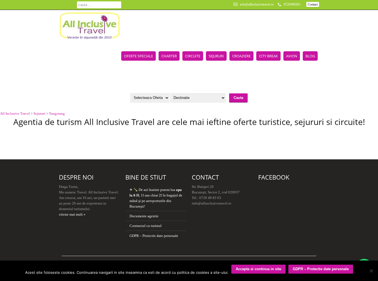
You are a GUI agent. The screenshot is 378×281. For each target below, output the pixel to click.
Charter (169, 55)
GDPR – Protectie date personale (154, 236)
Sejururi (216, 55)
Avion (291, 55)
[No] (371, 271)
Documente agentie (144, 216)
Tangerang (57, 113)
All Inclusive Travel (15, 113)
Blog (310, 55)
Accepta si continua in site (258, 269)
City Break (268, 55)
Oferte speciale (138, 55)
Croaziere (241, 55)
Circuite (192, 55)
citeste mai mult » (72, 214)
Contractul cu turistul (146, 226)
